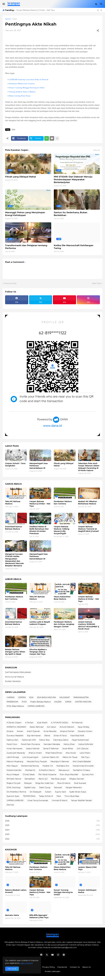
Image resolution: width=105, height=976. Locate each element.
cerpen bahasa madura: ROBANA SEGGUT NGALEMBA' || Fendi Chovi (88, 625)
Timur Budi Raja (72, 796)
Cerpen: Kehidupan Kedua (87, 891)
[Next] (101, 10)
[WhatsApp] (46, 138)
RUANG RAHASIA (13, 681)
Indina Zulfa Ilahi (85, 744)
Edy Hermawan (34, 735)
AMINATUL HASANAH (16, 727)
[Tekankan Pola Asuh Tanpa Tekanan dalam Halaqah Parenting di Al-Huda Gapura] (89, 455)
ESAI (15, 19)
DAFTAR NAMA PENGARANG (18, 672)
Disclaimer (62, 967)
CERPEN (22, 697)
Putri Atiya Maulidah (69, 774)
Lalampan (55, 971)
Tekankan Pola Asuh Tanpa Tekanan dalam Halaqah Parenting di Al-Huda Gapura (88, 467)
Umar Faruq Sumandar (37, 800)
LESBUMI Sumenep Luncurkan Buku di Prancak (28, 79)
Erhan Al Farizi (60, 735)
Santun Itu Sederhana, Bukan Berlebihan (70, 213)
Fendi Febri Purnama (30, 744)
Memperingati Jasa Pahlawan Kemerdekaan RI (38, 465)
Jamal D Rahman (51, 748)
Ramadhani (30, 779)
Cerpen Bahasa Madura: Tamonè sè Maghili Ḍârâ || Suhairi (88, 528)
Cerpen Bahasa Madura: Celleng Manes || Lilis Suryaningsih (61, 530)
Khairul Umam (35, 753)
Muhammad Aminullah (83, 766)
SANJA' (68, 702)
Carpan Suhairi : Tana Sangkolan (15, 464)
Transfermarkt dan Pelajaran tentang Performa (26, 246)
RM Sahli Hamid (14, 779)
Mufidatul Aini (62, 766)
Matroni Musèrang (15, 761)
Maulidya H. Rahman (60, 761)
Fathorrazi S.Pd (29, 740)
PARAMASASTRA (81, 697)
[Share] (98, 30)
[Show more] (57, 138)
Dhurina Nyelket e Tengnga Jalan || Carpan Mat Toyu (38, 651)
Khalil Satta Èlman (54, 753)
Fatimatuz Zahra (60, 740)
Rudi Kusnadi (80, 783)
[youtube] (52, 955)
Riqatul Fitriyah (13, 783)
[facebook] (41, 955)
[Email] (52, 138)
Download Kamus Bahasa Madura (13, 527)
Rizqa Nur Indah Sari (44, 783)
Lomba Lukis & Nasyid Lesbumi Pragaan (39, 623)
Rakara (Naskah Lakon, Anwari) (16, 891)
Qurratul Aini (88, 774)
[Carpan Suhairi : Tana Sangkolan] (16, 455)
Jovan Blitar (67, 748)
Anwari (20, 731)
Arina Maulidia (50, 731)
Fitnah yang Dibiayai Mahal (20, 176)
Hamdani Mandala (52, 744)
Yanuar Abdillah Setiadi (81, 800)
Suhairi (48, 792)
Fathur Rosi (44, 740)
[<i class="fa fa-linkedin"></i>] (16, 306)
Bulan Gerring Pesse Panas (19, 96)
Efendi (47, 735)
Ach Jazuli (51, 727)
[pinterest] (64, 955)
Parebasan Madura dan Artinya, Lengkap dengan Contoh (64, 624)
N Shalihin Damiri (47, 770)
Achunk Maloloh (67, 727)
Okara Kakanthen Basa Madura (62, 598)
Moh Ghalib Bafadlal (82, 761)
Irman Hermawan (14, 748)
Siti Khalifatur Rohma (16, 792)
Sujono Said (60, 792)
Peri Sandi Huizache (47, 774)
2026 (52, 821)
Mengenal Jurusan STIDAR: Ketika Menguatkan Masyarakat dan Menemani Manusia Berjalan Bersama (14, 560)
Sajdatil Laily (29, 787)
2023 (52, 834)
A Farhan (29, 722)
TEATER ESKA (29, 796)
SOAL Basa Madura (15, 706)
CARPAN (10, 697)
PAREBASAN (12, 702)
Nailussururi (64, 770)
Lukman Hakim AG (50, 757)
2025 (52, 825)
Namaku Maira (12, 915)
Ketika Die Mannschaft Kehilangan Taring (73, 246)
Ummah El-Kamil (59, 800)
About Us (86, 967)
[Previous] (98, 10)
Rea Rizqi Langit (58, 779)
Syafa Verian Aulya (77, 792)
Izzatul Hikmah (32, 748)
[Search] (101, 4)
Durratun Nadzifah (15, 735)
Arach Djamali (33, 731)
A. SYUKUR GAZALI (59, 722)
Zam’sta (10, 805)
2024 (52, 830)
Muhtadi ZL (30, 770)
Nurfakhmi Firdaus (81, 770)
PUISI (24, 702)
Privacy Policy (48, 967)
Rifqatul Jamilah (76, 779)
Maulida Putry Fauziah (37, 761)
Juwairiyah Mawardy (16, 753)
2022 (52, 839)
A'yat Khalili (42, 722)
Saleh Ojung (44, 787)
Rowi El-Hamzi (63, 783)
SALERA (57, 702)
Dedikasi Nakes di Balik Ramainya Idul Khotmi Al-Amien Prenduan (38, 530)
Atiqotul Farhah (67, 731)
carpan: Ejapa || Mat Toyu (87, 868)
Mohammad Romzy (30, 766)
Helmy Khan (69, 744)
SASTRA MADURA (83, 702)
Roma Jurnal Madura (14, 677)
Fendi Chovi (12, 744)
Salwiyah (58, 787)
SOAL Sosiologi (13, 787)
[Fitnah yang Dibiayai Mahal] (65, 455)
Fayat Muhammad (80, 740)
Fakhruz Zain (12, 740)
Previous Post (10, 283)
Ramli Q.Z (43, 779)
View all (96, 150)
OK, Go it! (12, 969)
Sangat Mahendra (74, 787)
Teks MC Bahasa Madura (12, 502)
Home (8, 19)
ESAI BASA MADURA (46, 697)
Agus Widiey (83, 727)
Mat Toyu (85, 757)
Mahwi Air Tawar (70, 757)
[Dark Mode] (96, 4)
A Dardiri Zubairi (14, 722)
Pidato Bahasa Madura (40, 702)
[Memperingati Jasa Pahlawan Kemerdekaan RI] (40, 455)
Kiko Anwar (71, 753)
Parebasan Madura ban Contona (30, 10)
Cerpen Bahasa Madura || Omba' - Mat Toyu (39, 503)
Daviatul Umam (85, 731)
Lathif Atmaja (13, 757)
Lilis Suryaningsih (30, 757)
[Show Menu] (3, 4)
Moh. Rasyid (12, 766)
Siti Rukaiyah (35, 792)
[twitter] (47, 955)
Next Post (96, 283)
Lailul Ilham (85, 753)
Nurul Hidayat (13, 774)
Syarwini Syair (13, 796)
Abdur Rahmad (36, 727)
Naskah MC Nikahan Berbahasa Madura (87, 502)
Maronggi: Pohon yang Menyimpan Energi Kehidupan (25, 213)
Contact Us (75, 967)
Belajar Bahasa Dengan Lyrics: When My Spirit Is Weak (15, 651)
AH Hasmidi (77, 722)
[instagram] (58, 955)
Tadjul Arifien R (46, 796)
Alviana (10, 731)
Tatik (58, 796)
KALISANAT (65, 697)
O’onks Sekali (29, 774)
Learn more (25, 963)
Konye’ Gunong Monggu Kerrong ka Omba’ (27, 88)
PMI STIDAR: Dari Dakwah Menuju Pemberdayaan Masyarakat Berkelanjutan (73, 179)
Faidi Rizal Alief (77, 735)
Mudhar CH (48, 766)
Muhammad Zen (14, 770)
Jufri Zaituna (82, 748)
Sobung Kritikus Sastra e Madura (22, 92)
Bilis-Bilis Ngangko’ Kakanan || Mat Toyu (39, 916)
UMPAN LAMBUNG (36, 706)
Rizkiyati (28, 783)
